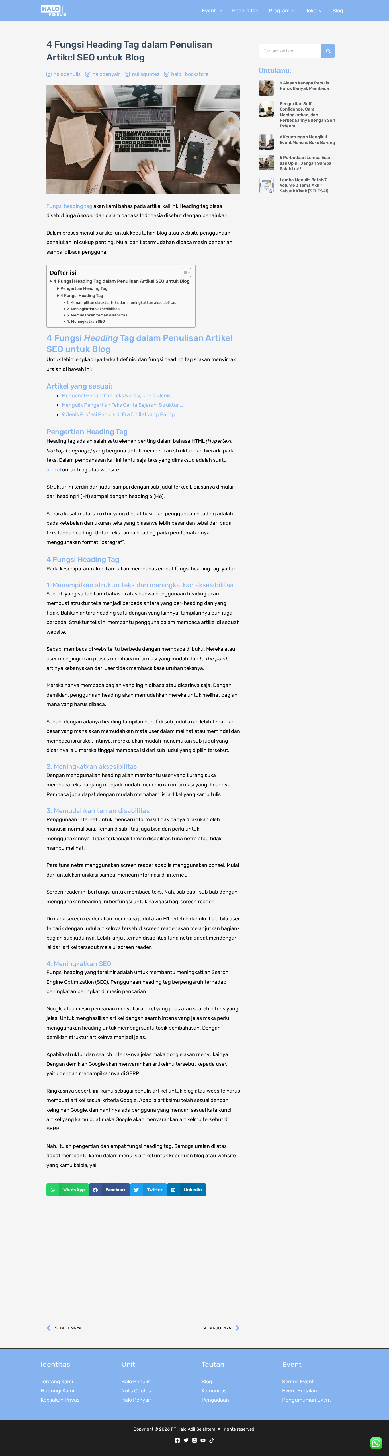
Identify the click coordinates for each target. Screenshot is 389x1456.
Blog (207, 1381)
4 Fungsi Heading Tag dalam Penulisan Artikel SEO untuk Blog (122, 281)
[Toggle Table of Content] (183, 272)
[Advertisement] (143, 1260)
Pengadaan (215, 1400)
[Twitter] (186, 1440)
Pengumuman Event (306, 1400)
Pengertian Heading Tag (84, 288)
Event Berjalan (299, 1391)
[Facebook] (177, 1440)
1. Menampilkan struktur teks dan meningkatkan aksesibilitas (121, 302)
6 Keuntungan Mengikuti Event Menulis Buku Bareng (307, 139)
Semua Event (298, 1381)
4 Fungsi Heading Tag (81, 295)
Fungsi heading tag (69, 206)
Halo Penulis (135, 1381)
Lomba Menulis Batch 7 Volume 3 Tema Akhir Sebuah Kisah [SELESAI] (304, 185)
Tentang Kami (57, 1381)
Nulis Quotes (136, 1391)
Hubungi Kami (57, 1391)
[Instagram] (194, 1440)
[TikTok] (211, 1440)
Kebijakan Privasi (61, 1400)
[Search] (328, 51)
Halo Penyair (136, 1400)
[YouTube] (203, 1440)
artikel (53, 470)
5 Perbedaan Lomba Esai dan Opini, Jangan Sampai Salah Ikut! (306, 163)
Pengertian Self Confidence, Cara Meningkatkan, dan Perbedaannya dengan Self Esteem (307, 115)
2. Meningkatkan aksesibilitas (93, 309)
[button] (219, 10)
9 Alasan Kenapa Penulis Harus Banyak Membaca (304, 85)
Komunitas (214, 1391)
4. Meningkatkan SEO (86, 321)
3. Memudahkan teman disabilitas (97, 315)
